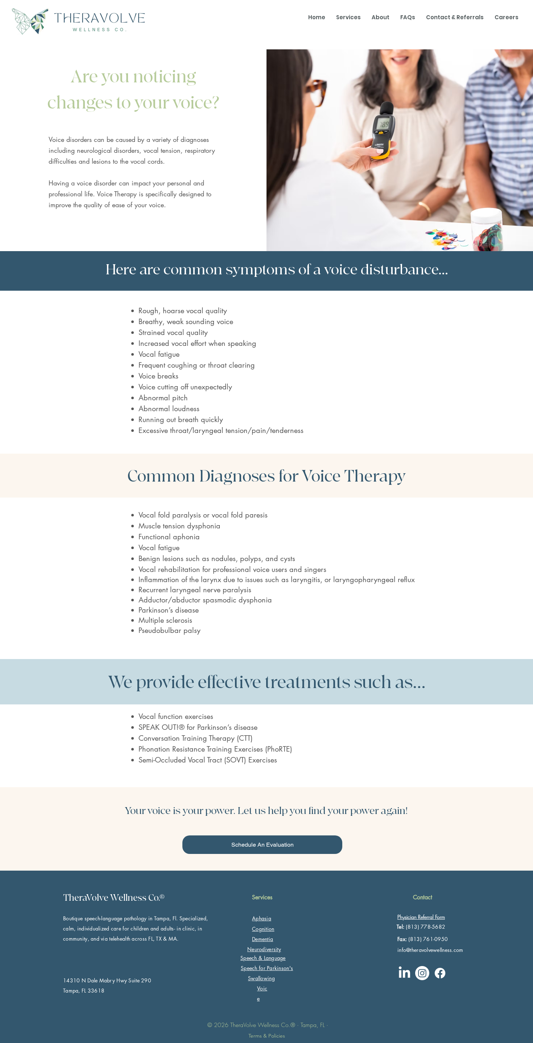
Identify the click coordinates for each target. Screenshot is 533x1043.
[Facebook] (440, 973)
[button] (348, 17)
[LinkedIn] (404, 973)
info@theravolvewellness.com (430, 949)
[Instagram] (422, 973)
